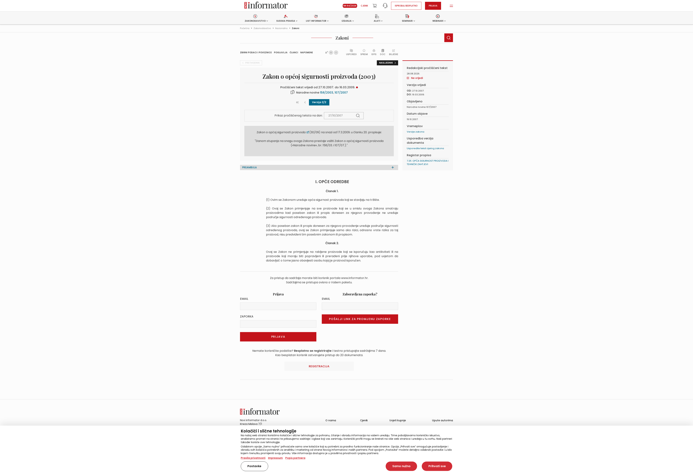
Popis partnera (295, 458)
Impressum (275, 458)
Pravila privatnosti (253, 458)
